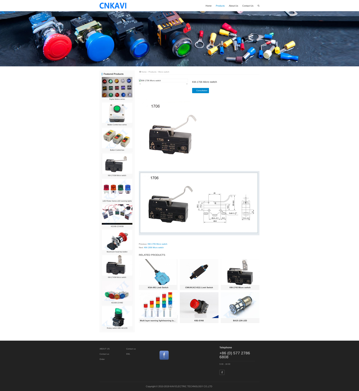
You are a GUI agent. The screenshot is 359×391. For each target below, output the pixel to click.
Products (220, 6)
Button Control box (117, 150)
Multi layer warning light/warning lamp (158, 320)
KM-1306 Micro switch (154, 247)
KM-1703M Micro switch (117, 175)
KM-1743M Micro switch (117, 277)
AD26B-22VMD (117, 303)
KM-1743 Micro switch (240, 287)
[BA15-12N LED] (240, 305)
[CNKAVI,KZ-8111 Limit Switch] (199, 272)
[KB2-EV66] (199, 305)
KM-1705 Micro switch (157, 244)
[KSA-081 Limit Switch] (158, 272)
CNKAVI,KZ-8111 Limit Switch (199, 287)
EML (128, 354)
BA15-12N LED (240, 320)
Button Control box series (117, 125)
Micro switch (163, 72)
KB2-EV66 (199, 320)
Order (102, 359)
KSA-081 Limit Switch (158, 287)
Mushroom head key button (117, 252)
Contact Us (247, 6)
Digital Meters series (117, 99)
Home (209, 6)
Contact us (104, 354)
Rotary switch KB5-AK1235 (117, 328)
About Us (233, 6)
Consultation (201, 90)
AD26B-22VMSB (117, 226)
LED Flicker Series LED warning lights (117, 201)
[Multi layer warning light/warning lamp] (158, 305)
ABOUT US (105, 349)
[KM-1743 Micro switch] (240, 272)
